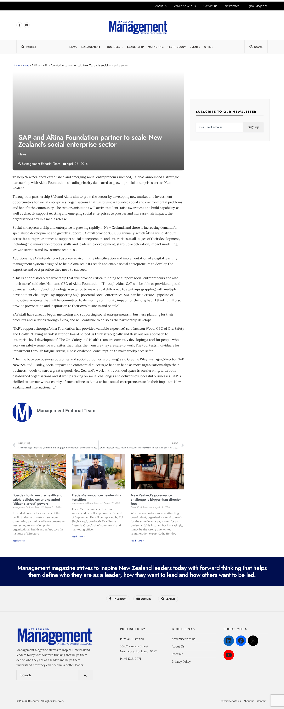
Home (16, 65)
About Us (178, 646)
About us (161, 6)
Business (113, 46)
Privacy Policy (181, 661)
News (73, 46)
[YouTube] (229, 655)
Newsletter (232, 6)
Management (90, 46)
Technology (176, 46)
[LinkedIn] (229, 640)
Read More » (19, 540)
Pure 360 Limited (132, 639)
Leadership (135, 46)
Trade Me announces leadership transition (96, 497)
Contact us (210, 6)
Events (195, 46)
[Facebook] (241, 640)
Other (208, 46)
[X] (253, 640)
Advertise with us (185, 6)
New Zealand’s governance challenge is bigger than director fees (156, 499)
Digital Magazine (257, 6)
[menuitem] (92, 47)
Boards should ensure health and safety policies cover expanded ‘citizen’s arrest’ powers (37, 499)
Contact (177, 654)
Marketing (156, 46)
